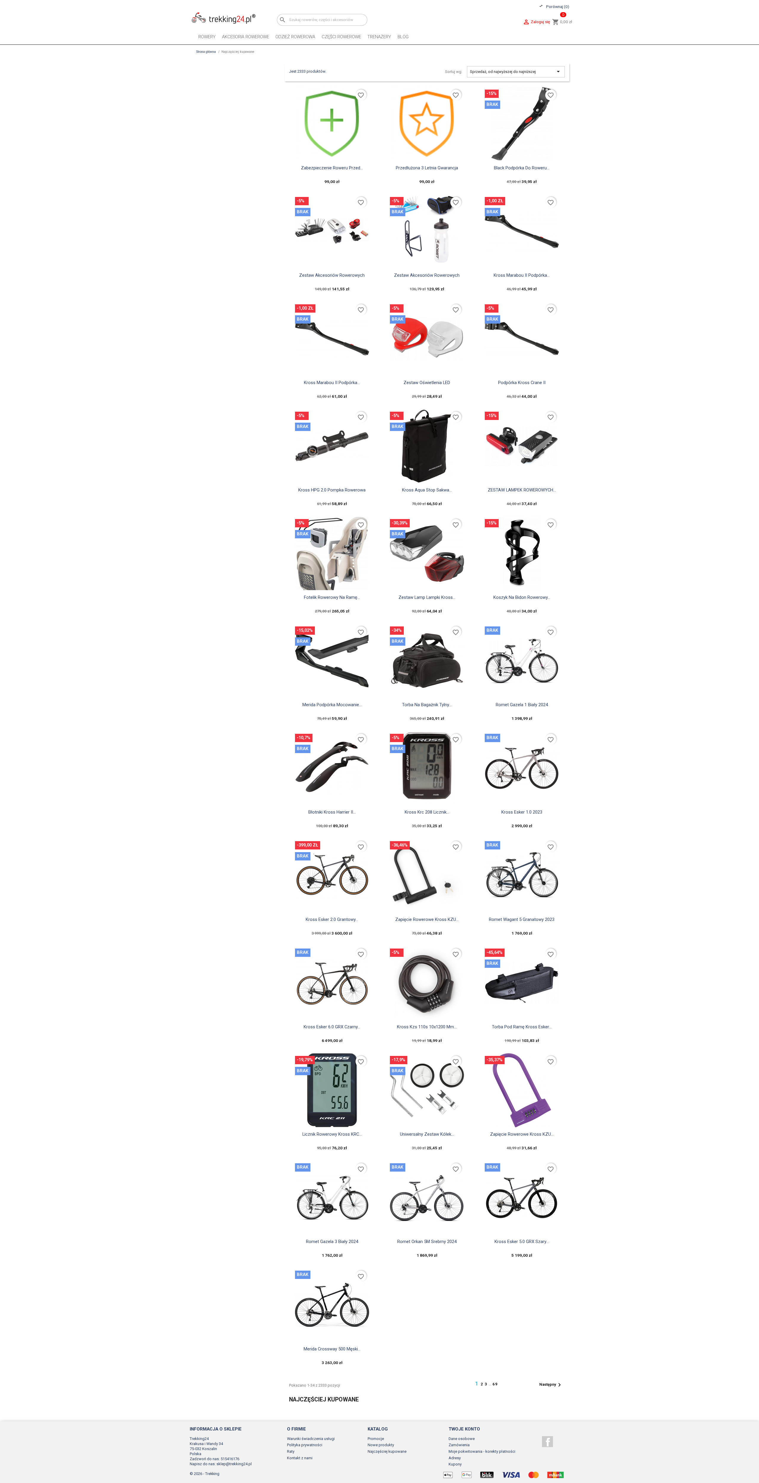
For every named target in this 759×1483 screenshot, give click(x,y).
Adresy (455, 1458)
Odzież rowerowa (295, 36)
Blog (403, 36)
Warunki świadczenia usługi (311, 1438)
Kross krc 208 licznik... (427, 812)
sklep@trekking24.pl (234, 1464)
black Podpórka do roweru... (521, 168)
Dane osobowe (462, 1438)
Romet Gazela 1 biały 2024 (522, 704)
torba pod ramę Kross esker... (521, 1026)
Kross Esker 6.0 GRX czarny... (332, 1026)
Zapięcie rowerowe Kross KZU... (427, 919)
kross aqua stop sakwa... (427, 490)
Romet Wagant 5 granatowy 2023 (521, 919)
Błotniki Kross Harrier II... (332, 812)
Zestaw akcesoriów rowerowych (332, 275)
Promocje (376, 1438)
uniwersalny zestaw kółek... (427, 1134)
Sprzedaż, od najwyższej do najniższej (516, 71)
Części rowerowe (341, 36)
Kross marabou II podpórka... (522, 275)
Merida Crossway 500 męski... (332, 1349)
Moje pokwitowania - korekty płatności (482, 1451)
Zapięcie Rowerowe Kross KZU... (522, 1134)
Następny (551, 1384)
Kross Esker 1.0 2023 (521, 812)
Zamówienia (459, 1445)
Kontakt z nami (299, 1458)
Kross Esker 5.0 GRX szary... (522, 1241)
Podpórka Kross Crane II (522, 382)
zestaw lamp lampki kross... (426, 597)
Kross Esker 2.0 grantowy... (332, 919)
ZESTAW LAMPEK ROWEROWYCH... (522, 490)
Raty (290, 1451)
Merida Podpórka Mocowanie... (332, 704)
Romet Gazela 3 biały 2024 (332, 1241)
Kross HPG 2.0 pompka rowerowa (332, 490)
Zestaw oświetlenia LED (427, 382)
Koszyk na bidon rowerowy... (521, 597)
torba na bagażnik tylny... (427, 704)
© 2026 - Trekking (204, 1473)
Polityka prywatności (304, 1445)
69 (495, 1384)
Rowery (207, 36)
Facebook (547, 1441)
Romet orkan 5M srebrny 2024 (427, 1241)
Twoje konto (464, 1429)
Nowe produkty (381, 1445)
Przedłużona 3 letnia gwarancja (427, 168)
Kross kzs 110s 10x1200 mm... (427, 1026)
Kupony (455, 1464)
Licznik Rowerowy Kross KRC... (332, 1134)
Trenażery (379, 36)
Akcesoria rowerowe (245, 36)
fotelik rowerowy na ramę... (332, 597)
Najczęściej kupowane (387, 1451)
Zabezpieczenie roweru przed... (332, 168)
